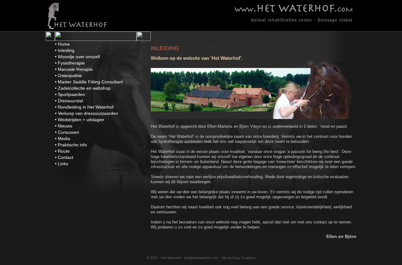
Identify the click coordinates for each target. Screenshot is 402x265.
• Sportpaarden (70, 94)
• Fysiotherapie (70, 62)
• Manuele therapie (74, 69)
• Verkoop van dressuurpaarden (86, 113)
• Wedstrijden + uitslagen (79, 119)
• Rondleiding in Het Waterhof (84, 107)
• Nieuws (63, 125)
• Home (62, 44)
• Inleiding (64, 50)
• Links (61, 163)
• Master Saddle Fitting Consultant (89, 81)
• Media (62, 138)
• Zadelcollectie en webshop (83, 88)
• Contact (64, 157)
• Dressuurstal (69, 100)
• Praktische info (71, 144)
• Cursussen (67, 132)
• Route (62, 151)
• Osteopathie (68, 75)
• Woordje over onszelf (77, 56)
